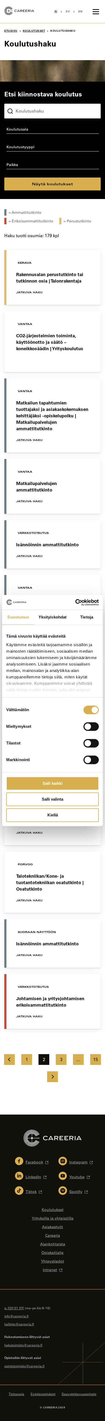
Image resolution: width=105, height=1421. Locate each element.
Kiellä (52, 815)
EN (80, 11)
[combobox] (52, 130)
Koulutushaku (17, 99)
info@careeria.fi (16, 1316)
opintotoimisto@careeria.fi (24, 1366)
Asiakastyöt (52, 1226)
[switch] (91, 726)
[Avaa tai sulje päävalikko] (96, 12)
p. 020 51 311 (14, 1308)
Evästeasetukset (43, 1394)
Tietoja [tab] (86, 617)
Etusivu (11, 30)
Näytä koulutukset (52, 184)
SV (68, 11)
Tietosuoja (16, 1394)
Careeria (52, 1235)
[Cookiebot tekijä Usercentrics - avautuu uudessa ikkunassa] (75, 602)
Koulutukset (34, 30)
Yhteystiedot (52, 1261)
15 (95, 1059)
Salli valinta (52, 799)
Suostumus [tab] (18, 617)
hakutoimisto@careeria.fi (23, 1345)
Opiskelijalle (52, 1252)
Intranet (50, 1269)
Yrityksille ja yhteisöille (53, 1218)
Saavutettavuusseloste (79, 1394)
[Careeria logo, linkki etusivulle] (19, 11)
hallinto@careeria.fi (19, 1324)
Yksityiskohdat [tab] (52, 617)
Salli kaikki (52, 783)
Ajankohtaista (52, 1244)
